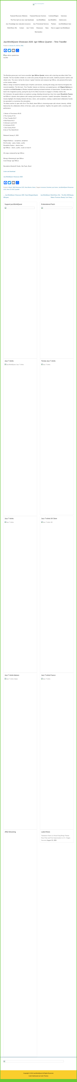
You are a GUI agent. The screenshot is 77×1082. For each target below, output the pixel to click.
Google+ (33, 10)
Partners (53, 24)
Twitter (28, 10)
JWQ (22, 45)
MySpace (59, 10)
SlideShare (50, 10)
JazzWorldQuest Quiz (64, 24)
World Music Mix (12, 28)
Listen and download (9, 171)
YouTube (46, 10)
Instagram (63, 10)
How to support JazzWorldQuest (60, 28)
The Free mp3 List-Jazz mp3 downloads (22, 20)
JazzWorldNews (41, 20)
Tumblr (54, 10)
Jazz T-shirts (30, 28)
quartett (17, 189)
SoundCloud (67, 10)
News (47, 28)
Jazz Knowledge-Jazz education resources (18, 24)
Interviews (64, 16)
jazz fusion (55, 187)
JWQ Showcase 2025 (18, 187)
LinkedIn (37, 10)
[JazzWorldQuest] (38, 4)
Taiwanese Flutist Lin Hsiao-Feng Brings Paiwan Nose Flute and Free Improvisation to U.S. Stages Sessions (55, 838)
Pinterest (41, 10)
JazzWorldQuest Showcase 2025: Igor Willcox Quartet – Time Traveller (35, 42)
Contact (21, 28)
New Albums (28, 187)
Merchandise (38, 32)
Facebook (24, 10)
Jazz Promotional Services (41, 24)
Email (72, 10)
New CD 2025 (11, 189)
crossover (43, 187)
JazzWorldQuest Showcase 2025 (13, 177)
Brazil (10, 187)
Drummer (49, 187)
